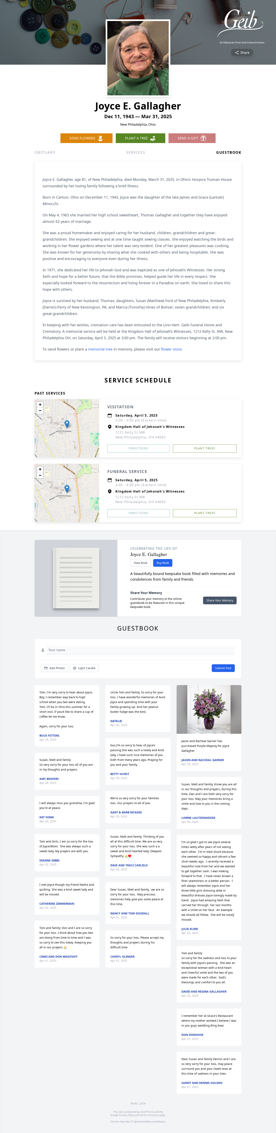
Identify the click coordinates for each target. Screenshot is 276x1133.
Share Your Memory (219, 600)
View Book (140, 563)
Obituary (45, 152)
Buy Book (163, 563)
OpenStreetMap (142, 1121)
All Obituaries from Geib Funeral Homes (242, 42)
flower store (171, 349)
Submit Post (223, 668)
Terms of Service (149, 1115)
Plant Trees (204, 448)
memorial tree (100, 349)
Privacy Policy (126, 1115)
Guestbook (228, 152)
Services (135, 152)
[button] (67, 424)
